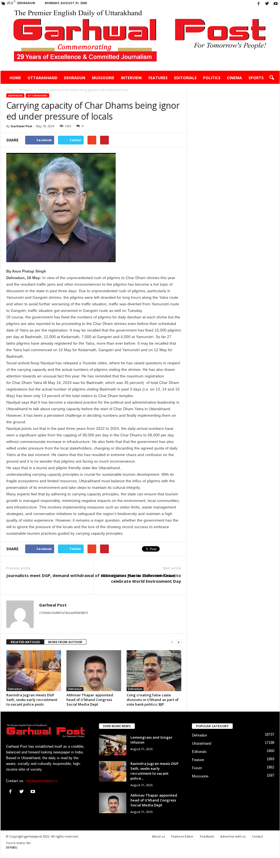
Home (15, 77)
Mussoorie (103, 77)
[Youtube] (275, 4)
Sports (256, 77)
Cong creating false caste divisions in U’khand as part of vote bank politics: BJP (153, 700)
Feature (198, 760)
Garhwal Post (21, 126)
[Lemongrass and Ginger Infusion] (112, 745)
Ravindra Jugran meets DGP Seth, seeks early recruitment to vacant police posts (31, 700)
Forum (197, 768)
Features (158, 77)
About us (158, 836)
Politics (211, 77)
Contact (257, 836)
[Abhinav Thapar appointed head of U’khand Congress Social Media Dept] (93, 670)
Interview (131, 77)
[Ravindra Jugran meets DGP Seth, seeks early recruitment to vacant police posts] (33, 670)
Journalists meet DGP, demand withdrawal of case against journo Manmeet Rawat (91, 575)
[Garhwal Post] (140, 39)
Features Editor (182, 836)
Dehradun (74, 77)
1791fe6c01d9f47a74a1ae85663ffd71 (63, 612)
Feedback (207, 836)
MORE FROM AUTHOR (65, 642)
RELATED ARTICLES (25, 642)
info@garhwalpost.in (41, 781)
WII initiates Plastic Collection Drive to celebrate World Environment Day (141, 578)
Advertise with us (233, 836)
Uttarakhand (42, 77)
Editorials (185, 77)
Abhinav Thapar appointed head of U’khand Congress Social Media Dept (89, 700)
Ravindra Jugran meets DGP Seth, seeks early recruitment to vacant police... (154, 771)
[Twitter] (267, 4)
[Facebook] (258, 4)
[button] (272, 78)
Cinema (234, 77)
